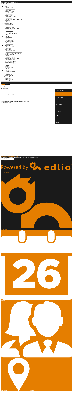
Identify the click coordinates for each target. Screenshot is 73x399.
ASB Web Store (10, 62)
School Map (9, 18)
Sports (7, 73)
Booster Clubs (9, 74)
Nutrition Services (13, 33)
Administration (9, 24)
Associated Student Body (12, 63)
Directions (8, 78)
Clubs (7, 66)
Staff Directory (9, 79)
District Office (9, 31)
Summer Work (9, 44)
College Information (10, 54)
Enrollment (8, 10)
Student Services (10, 27)
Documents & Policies (11, 16)
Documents (8, 49)
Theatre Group (9, 67)
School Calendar (10, 11)
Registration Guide (10, 50)
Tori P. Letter (6, 88)
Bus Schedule (9, 15)
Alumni (8, 20)
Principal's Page (9, 7)
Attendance (8, 25)
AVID (7, 65)
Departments (9, 37)
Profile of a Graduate (11, 42)
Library (8, 34)
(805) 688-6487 (26, 157)
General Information (10, 71)
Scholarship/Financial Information (14, 52)
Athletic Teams (9, 75)
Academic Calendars (11, 12)
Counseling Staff (10, 46)
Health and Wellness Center (12, 28)
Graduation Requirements (12, 39)
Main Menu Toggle (5, 3)
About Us (8, 80)
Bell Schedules (9, 14)
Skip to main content (5, 1)
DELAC (8, 21)
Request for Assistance (11, 59)
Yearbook (8, 68)
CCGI (7, 55)
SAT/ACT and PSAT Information (13, 53)
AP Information (9, 40)
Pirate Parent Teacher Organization (14, 19)
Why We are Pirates (10, 9)
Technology (9, 29)
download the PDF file (6, 102)
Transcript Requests (10, 57)
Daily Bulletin (5, 83)
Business (11, 32)
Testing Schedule (10, 41)
